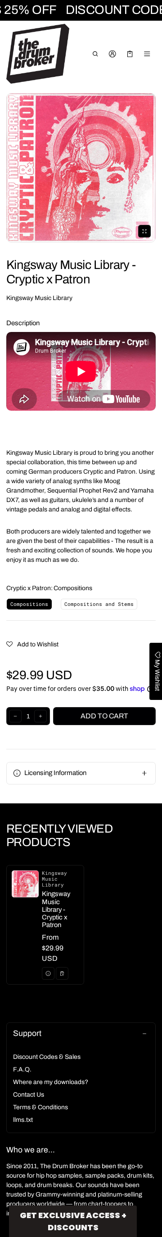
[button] (95, 54)
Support (27, 1033)
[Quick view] (48, 973)
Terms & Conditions (40, 1107)
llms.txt (23, 1119)
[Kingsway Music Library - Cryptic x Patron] (45, 924)
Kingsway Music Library (39, 298)
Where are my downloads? (50, 1082)
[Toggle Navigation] (147, 54)
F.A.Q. (22, 1069)
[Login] (113, 54)
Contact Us (28, 1094)
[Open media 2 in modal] (81, 168)
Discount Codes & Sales (47, 1056)
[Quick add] (62, 973)
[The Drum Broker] (37, 54)
